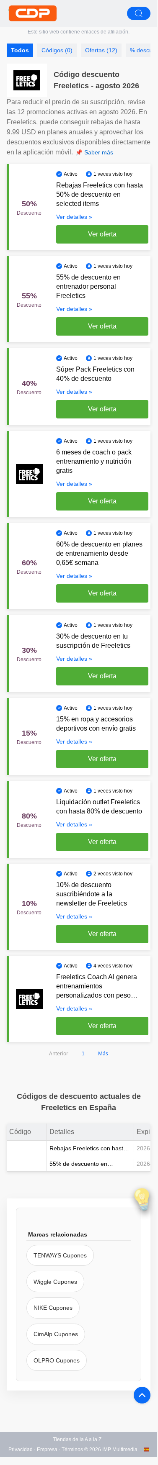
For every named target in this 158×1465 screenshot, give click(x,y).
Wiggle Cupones (55, 1281)
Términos (72, 1449)
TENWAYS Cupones (60, 1255)
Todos (20, 50)
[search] (138, 13)
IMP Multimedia (119, 1449)
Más (103, 1053)
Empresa (47, 1449)
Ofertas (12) (101, 50)
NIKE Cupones (53, 1307)
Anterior (58, 1053)
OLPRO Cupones (57, 1360)
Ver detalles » (74, 216)
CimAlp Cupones (56, 1334)
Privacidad (20, 1449)
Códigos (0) (57, 50)
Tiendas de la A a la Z (77, 1439)
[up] (142, 1395)
